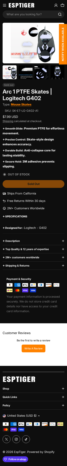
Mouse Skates (21, 104)
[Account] (56, 5)
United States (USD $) (22, 415)
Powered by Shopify (40, 452)
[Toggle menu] (5, 5)
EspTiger (20, 452)
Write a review (33, 348)
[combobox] (33, 14)
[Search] (60, 14)
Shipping (8, 121)
